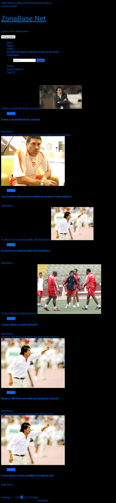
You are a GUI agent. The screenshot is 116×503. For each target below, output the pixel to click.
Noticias (11, 113)
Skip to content (9, 5)
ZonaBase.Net (23, 18)
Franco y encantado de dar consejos (20, 108)
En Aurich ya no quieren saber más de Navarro (26, 239)
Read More (7, 131)
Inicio (9, 42)
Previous (5, 497)
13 (31, 497)
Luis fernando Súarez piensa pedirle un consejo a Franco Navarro (36, 134)
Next (35, 497)
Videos (10, 48)
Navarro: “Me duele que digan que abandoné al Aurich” (30, 336)
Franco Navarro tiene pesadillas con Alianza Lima (27, 413)
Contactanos (13, 55)
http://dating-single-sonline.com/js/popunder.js (26, 2)
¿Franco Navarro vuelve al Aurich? (19, 313)
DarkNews (42, 500)
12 (28, 497)
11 (25, 497)
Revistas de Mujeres (33, 51)
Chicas (10, 45)
